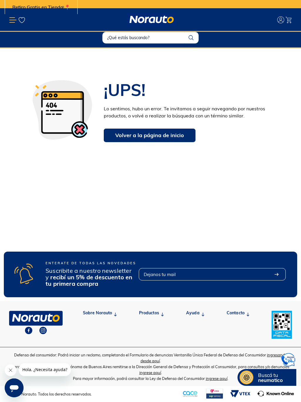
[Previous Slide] (20, 7)
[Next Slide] (62, 7)
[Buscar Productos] (191, 37)
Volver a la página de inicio (149, 135)
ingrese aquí (150, 372)
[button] (267, 377)
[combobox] (150, 38)
